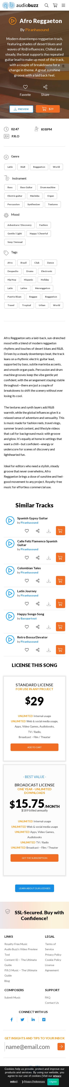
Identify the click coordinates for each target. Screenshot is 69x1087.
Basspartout (29, 618)
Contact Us (52, 1002)
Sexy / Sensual (14, 242)
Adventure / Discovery (19, 225)
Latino (24, 288)
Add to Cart (34, 747)
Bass (9, 187)
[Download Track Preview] (49, 530)
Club (36, 262)
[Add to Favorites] (27, 531)
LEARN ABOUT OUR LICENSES (34, 888)
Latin (10, 166)
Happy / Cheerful (39, 233)
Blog (7, 980)
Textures (53, 204)
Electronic (46, 271)
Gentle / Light (14, 233)
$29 (50, 109)
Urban (42, 305)
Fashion (43, 225)
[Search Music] (46, 5)
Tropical (26, 305)
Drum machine (47, 187)
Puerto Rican (14, 296)
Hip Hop (11, 279)
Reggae (33, 296)
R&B (23, 166)
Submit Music (12, 997)
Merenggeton (42, 288)
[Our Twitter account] (22, 1019)
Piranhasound (37, 29)
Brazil (23, 262)
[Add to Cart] (60, 530)
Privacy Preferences (34, 1081)
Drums (29, 271)
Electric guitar (14, 195)
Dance (50, 262)
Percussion (13, 204)
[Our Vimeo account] (44, 1019)
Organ (50, 195)
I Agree (53, 1081)
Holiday (45, 279)
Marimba (34, 195)
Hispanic (28, 279)
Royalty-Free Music (15, 944)
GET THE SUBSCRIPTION (34, 858)
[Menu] (63, 5)
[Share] (38, 531)
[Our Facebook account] (11, 1019)
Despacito (12, 271)
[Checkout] (55, 5)
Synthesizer (33, 204)
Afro (10, 262)
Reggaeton (39, 166)
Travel (10, 305)
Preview (23, 109)
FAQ (47, 997)
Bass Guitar (26, 187)
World (56, 166)
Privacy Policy (53, 954)
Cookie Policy (53, 959)
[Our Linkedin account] (33, 1019)
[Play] (12, 18)
